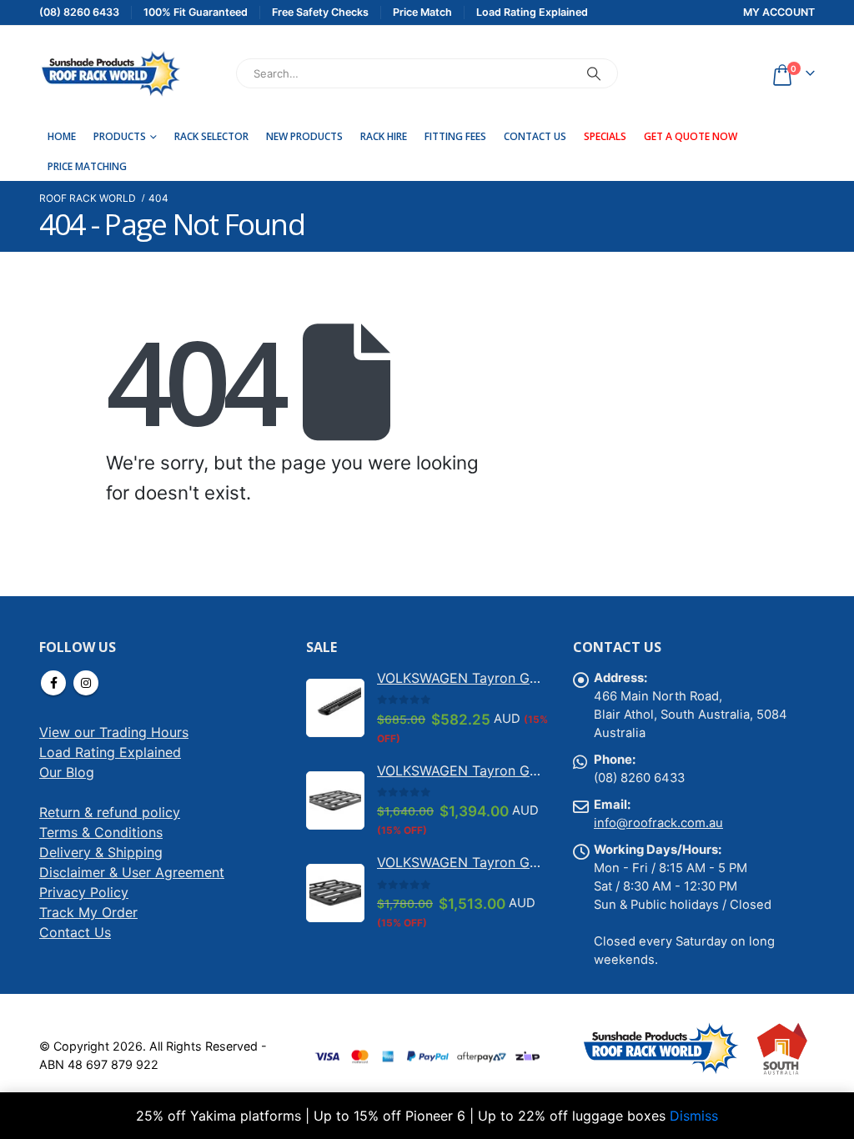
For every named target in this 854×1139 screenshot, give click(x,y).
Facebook (53, 682)
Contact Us (535, 136)
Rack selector (211, 136)
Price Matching (87, 166)
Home (62, 136)
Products (119, 136)
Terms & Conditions (101, 832)
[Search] (593, 73)
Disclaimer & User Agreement (131, 872)
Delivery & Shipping (101, 852)
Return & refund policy (109, 812)
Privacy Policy (83, 892)
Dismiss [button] (694, 1115)
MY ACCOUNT (779, 12)
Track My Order (88, 912)
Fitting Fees (455, 136)
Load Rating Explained (110, 752)
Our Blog (66, 772)
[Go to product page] (335, 708)
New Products (304, 136)
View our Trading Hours (113, 732)
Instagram (85, 682)
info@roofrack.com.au (658, 822)
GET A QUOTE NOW (690, 136)
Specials (605, 136)
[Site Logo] (110, 73)
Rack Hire (383, 136)
